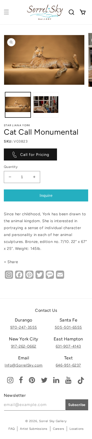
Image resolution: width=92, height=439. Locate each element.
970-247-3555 (23, 327)
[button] (6, 12)
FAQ (11, 429)
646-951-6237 (68, 365)
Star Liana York (17, 125)
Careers (58, 429)
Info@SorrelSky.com (24, 365)
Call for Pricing (34, 154)
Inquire (46, 195)
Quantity (11, 167)
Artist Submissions (33, 429)
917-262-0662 (23, 346)
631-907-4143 (68, 346)
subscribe (77, 405)
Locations (77, 429)
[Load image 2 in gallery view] (46, 105)
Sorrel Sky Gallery (53, 421)
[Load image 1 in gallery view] (18, 105)
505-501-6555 (68, 327)
